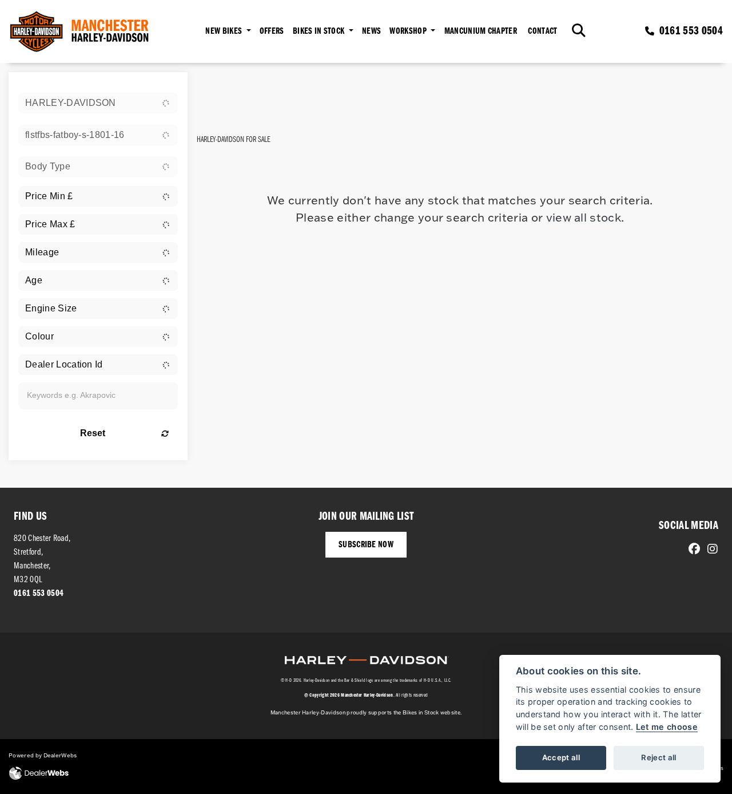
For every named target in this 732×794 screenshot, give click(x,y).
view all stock (583, 217)
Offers (272, 31)
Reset (92, 433)
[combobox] (98, 103)
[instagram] (709, 550)
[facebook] (691, 550)
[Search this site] (579, 31)
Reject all (658, 757)
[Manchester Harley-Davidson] (80, 31)
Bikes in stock (320, 31)
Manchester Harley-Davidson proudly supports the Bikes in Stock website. (366, 712)
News (371, 31)
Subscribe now (366, 545)
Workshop (408, 31)
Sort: (215, 83)
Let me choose (667, 727)
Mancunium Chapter (480, 31)
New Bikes (224, 31)
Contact (542, 31)
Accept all (561, 757)
